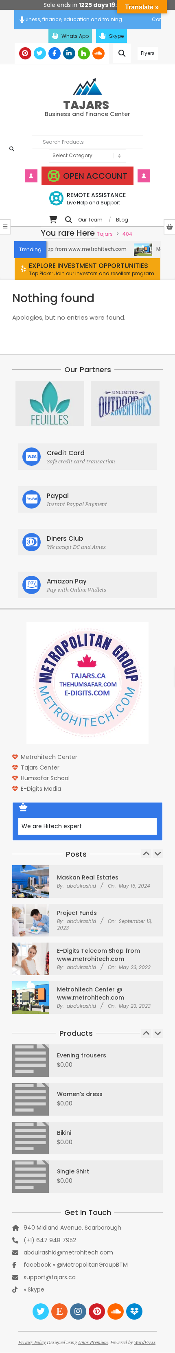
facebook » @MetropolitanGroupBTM (76, 1265)
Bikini (64, 1133)
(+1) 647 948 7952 (50, 1240)
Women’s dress (80, 1094)
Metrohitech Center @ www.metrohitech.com (90, 993)
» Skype (34, 1289)
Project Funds (77, 913)
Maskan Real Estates (87, 877)
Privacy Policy (32, 1342)
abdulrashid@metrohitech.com (68, 1252)
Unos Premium (93, 1342)
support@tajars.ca (50, 1277)
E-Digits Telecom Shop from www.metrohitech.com (98, 955)
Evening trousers (81, 1055)
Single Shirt (73, 1171)
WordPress (144, 1342)
